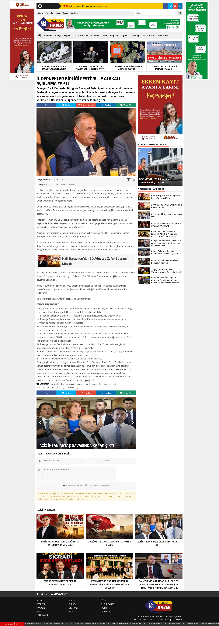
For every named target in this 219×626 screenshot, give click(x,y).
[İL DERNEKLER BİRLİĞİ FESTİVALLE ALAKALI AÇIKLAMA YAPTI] (86, 175)
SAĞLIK (104, 607)
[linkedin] (180, 6)
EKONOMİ (40, 604)
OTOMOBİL (73, 607)
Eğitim (124, 35)
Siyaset (67, 35)
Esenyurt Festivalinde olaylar (62, 383)
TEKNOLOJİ (105, 611)
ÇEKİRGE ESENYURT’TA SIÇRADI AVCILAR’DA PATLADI (136, 623)
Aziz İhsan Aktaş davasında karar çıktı (89, 6)
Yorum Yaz (127, 105)
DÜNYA (72, 600)
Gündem (48, 35)
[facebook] (165, 6)
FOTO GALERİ (42, 614)
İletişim (74, 13)
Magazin (114, 35)
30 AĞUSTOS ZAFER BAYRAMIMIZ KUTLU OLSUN (59, 623)
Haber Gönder (62, 13)
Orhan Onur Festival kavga (47, 387)
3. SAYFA (40, 600)
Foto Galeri (163, 35)
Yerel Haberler (81, 35)
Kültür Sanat (149, 35)
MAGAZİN (40, 607)
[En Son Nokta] (50, 24)
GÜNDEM (73, 604)
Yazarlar (49, 13)
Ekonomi (95, 35)
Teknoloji (135, 35)
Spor (105, 35)
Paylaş (47, 105)
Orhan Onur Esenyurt (107, 383)
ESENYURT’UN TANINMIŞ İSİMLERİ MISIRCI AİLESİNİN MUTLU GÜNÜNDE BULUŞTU (189, 623)
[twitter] (170, 6)
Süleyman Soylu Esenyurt (69, 387)
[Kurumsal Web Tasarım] (60, 594)
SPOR (71, 611)
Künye (40, 13)
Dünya (58, 35)
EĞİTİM (104, 600)
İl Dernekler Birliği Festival (86, 383)
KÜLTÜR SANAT (107, 604)
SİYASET (40, 611)
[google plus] (175, 6)
